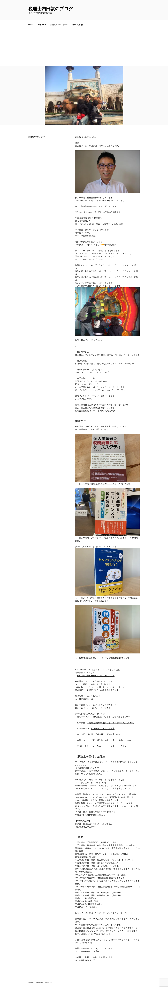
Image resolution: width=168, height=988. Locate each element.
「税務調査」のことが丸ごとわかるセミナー (110, 717)
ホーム (30, 25)
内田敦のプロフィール (59, 25)
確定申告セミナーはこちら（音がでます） (94, 708)
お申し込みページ (87, 960)
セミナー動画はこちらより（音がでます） (94, 684)
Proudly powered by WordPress (40, 982)
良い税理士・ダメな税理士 (103, 728)
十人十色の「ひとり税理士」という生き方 (109, 746)
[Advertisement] (84, 47)
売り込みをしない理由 (89, 951)
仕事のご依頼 (77, 25)
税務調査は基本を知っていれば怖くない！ (96, 675)
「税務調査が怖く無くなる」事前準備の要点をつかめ (110, 723)
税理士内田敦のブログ (50, 8)
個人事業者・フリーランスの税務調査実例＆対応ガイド (103, 538)
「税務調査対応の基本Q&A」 (108, 734)
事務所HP (42, 25)
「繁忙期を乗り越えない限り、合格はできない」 (112, 740)
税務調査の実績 (86, 699)
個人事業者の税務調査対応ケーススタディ (97, 484)
